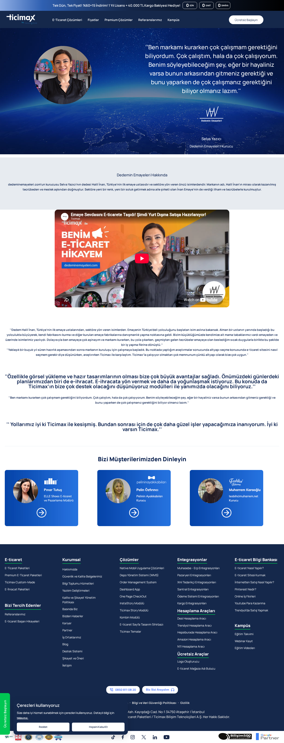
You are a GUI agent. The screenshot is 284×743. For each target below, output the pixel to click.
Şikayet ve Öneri (73, 658)
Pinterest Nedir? (245, 589)
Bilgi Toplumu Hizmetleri (78, 583)
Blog (65, 644)
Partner (67, 630)
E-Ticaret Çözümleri (67, 20)
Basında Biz (70, 609)
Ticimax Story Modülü (134, 610)
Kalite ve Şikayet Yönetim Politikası (79, 600)
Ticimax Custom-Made (20, 582)
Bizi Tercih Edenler (23, 605)
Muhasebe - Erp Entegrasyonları (198, 568)
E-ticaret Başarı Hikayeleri (22, 621)
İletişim (67, 665)
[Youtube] (166, 737)
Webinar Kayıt (244, 641)
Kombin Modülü (130, 617)
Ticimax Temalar (130, 631)
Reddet (43, 727)
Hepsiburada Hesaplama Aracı (197, 632)
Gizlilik (185, 703)
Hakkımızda (69, 569)
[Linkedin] (155, 737)
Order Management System (138, 582)
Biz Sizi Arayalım (157, 689)
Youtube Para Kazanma (250, 603)
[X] (143, 737)
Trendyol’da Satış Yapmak (251, 610)
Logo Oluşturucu (188, 661)
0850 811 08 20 (214, 19)
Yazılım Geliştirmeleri (75, 590)
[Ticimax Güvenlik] (33, 737)
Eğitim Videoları (245, 648)
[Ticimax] (21, 19)
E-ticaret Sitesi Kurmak (250, 575)
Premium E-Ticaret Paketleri (23, 575)
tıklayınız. (22, 718)
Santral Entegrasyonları (193, 589)
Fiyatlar (93, 20)
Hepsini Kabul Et (98, 727)
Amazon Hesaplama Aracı (194, 639)
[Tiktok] (113, 737)
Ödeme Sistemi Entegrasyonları (198, 596)
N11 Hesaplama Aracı (191, 646)
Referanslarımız (150, 20)
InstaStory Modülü (132, 603)
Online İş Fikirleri (245, 596)
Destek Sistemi (72, 651)
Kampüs (173, 20)
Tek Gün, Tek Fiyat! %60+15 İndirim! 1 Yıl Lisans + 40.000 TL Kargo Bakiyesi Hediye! (116, 5)
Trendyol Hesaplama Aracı (194, 625)
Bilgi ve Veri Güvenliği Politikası (154, 703)
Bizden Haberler (72, 616)
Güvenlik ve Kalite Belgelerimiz (82, 576)
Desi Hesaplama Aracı (191, 618)
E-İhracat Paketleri (17, 589)
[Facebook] (123, 737)
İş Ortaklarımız (71, 637)
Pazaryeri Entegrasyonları (194, 575)
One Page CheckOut (133, 596)
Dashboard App (130, 589)
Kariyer (67, 623)
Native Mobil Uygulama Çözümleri (142, 568)
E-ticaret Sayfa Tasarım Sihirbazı (141, 624)
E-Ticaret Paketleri (17, 568)
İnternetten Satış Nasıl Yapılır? (254, 582)
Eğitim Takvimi (244, 634)
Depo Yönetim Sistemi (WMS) (139, 575)
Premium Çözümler (119, 20)
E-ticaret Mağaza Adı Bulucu (196, 668)
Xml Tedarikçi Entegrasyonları (196, 582)
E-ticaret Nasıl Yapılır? (249, 568)
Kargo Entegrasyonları (191, 603)
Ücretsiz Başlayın (246, 20)
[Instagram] (133, 737)
